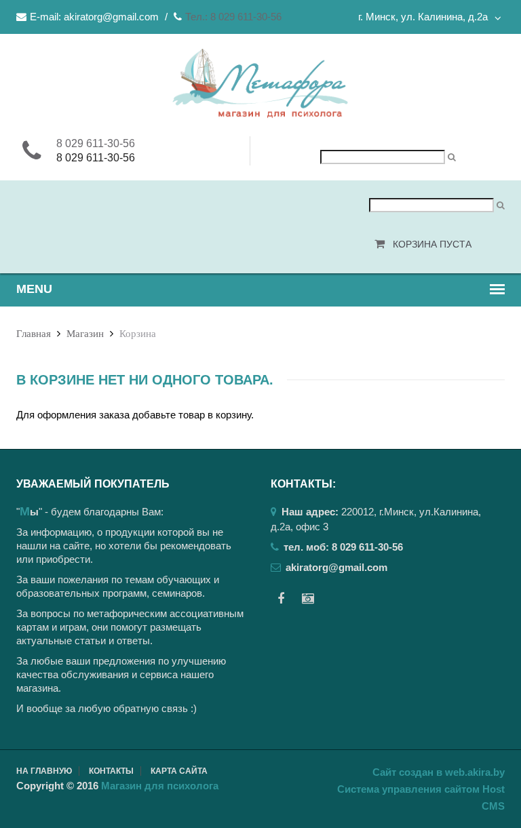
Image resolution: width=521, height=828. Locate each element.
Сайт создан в (438, 772)
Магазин (85, 333)
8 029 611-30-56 (95, 143)
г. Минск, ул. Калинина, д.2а (423, 16)
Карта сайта (179, 771)
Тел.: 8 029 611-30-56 (233, 16)
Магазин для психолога (159, 785)
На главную (44, 771)
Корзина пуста (432, 244)
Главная (33, 333)
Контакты (111, 771)
